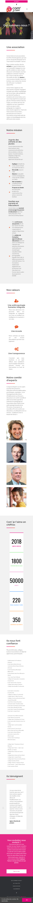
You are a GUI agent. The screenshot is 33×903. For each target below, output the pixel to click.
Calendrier (16, 888)
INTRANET (16, 1)
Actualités (16, 883)
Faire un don (16, 886)
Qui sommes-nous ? (16, 880)
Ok (27, 900)
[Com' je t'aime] (16, 9)
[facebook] (16, 4)
